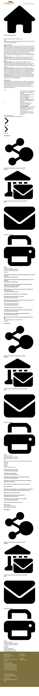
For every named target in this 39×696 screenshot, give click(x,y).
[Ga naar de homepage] (9, 2)
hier (23, 114)
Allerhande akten (8, 486)
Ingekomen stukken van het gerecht (12, 492)
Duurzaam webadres (8, 268)
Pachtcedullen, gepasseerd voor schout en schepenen (15, 294)
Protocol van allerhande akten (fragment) (13, 502)
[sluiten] (4, 318)
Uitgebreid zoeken (9, 115)
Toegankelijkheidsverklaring (10, 675)
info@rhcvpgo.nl (23, 659)
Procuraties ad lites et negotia (11, 303)
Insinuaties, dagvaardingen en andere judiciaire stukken (16, 476)
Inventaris (6, 133)
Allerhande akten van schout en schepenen (13, 307)
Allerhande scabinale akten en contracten (14, 296)
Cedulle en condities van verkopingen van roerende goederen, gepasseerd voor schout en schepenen (18, 285)
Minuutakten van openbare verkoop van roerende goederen (17, 484)
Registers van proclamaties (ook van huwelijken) (15, 498)
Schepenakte (7, 504)
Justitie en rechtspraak (8, 648)
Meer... (5, 40)
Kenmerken (6, 125)
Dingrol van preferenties (10, 473)
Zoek (5, 89)
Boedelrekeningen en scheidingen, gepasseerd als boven (17, 313)
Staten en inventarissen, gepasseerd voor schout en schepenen (18, 309)
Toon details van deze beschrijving (11, 277)
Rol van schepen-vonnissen (11, 469)
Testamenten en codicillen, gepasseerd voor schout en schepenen (19, 300)
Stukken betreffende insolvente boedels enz (14, 495)
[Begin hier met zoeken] (19, 32)
